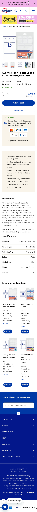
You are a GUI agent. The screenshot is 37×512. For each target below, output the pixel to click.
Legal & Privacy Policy (18, 469)
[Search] (15, 10)
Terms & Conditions (19, 471)
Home (4, 26)
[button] (5, 65)
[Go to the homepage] (7, 11)
